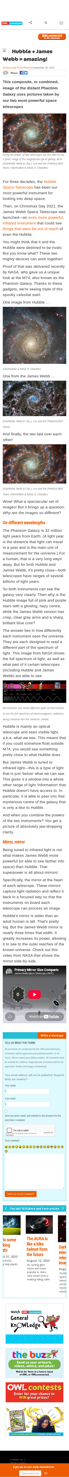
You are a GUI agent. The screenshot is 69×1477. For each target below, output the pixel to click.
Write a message (52, 1035)
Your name (10, 1085)
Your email (10, 1098)
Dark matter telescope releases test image (16, 1255)
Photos (27, 67)
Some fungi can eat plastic (50, 1240)
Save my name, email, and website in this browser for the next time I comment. (33, 1118)
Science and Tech (12, 67)
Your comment (12, 1140)
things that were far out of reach (31, 229)
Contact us (16, 1460)
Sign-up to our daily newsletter (33, 1467)
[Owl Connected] (11, 26)
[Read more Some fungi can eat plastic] (50, 1224)
